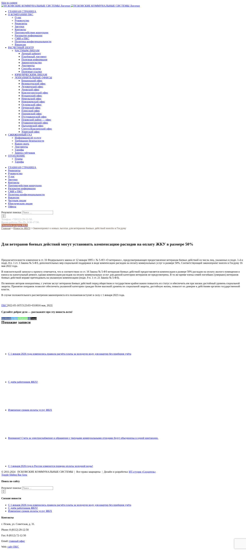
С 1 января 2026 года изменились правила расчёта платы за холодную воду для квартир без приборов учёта (69, 353)
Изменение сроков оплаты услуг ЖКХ (30, 410)
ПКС (4, 305)
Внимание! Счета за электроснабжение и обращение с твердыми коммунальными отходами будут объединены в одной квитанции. (83, 438)
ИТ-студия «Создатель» (142, 471)
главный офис (17, 541)
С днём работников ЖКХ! (23, 381)
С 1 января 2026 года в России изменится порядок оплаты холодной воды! (50, 466)
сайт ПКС (13, 546)
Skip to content (9, 2)
